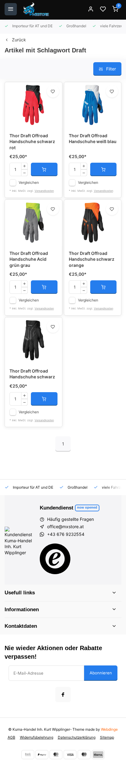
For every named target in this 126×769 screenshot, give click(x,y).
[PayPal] (41, 754)
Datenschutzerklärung (76, 737)
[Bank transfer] (27, 754)
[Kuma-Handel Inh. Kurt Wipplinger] (36, 9)
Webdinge (109, 729)
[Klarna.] (98, 754)
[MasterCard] (56, 754)
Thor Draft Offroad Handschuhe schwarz (32, 374)
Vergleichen (29, 182)
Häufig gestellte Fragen (70, 519)
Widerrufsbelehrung (36, 737)
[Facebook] (63, 694)
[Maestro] (84, 754)
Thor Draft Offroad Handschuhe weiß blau (93, 138)
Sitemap (107, 737)
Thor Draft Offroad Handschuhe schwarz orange (91, 259)
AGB (11, 737)
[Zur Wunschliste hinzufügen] (53, 91)
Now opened (87, 507)
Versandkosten (44, 190)
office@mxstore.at (65, 526)
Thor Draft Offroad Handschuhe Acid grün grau (28, 259)
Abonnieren (101, 672)
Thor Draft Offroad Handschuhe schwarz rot (32, 141)
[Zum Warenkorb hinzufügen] (44, 169)
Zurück (19, 39)
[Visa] (70, 754)
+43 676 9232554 (65, 534)
